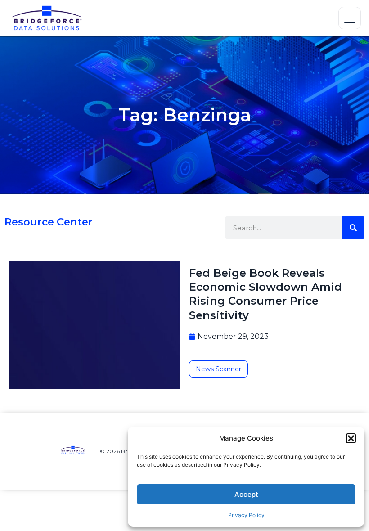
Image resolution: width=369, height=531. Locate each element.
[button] (351, 438)
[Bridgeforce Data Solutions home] (51, 18)
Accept (246, 494)
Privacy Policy (246, 515)
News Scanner (218, 369)
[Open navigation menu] (349, 18)
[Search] (353, 227)
